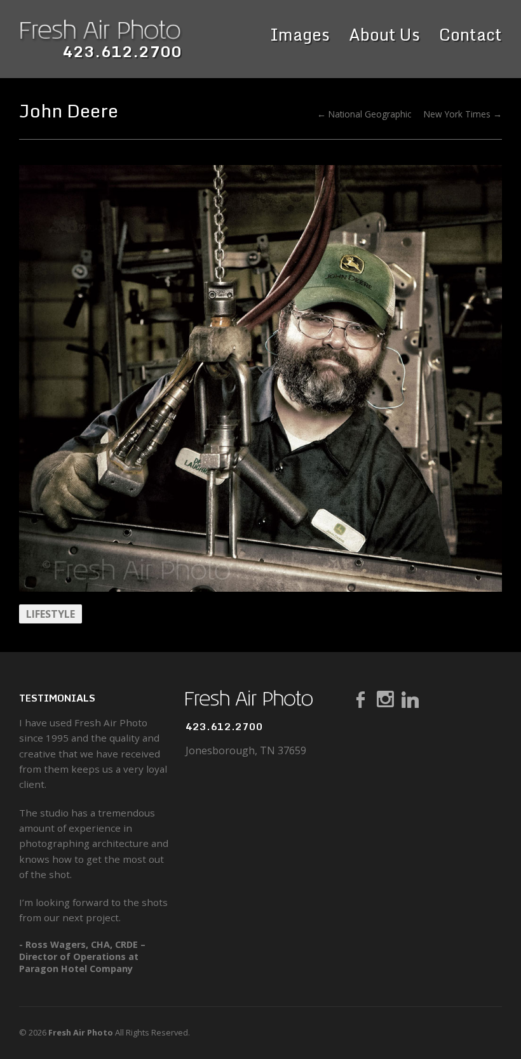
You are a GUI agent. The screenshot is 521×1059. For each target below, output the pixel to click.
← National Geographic (364, 114)
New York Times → (463, 114)
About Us (384, 35)
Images (300, 35)
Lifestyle (50, 614)
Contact (470, 35)
